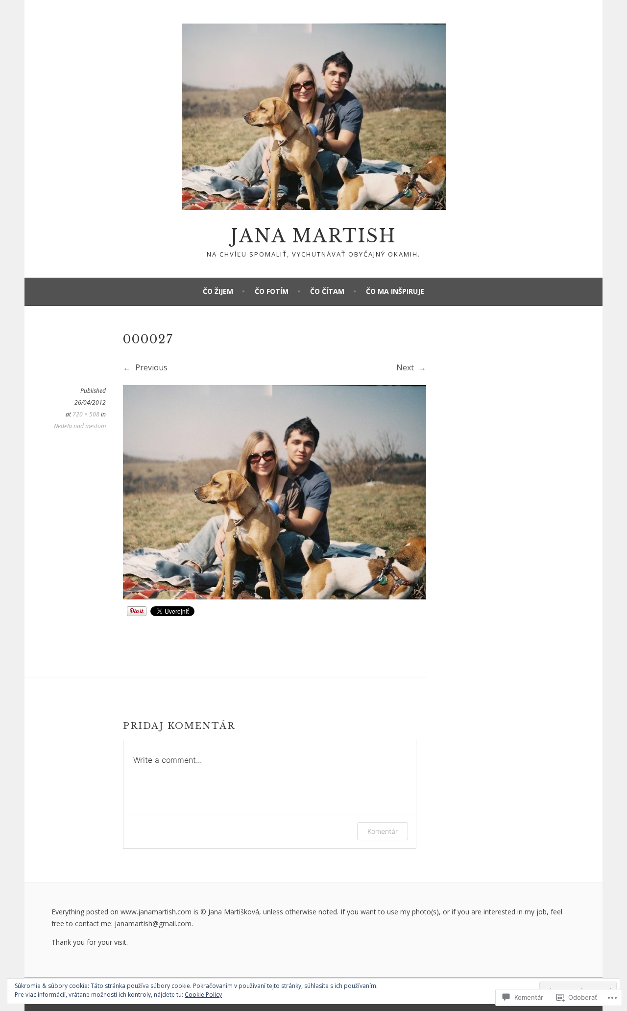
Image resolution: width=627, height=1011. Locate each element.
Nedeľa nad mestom (80, 426)
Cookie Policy (203, 994)
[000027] (274, 596)
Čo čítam (327, 291)
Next (406, 367)
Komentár (382, 831)
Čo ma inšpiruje (395, 291)
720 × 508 (85, 414)
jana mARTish (313, 236)
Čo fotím (272, 291)
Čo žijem (218, 291)
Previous (150, 367)
